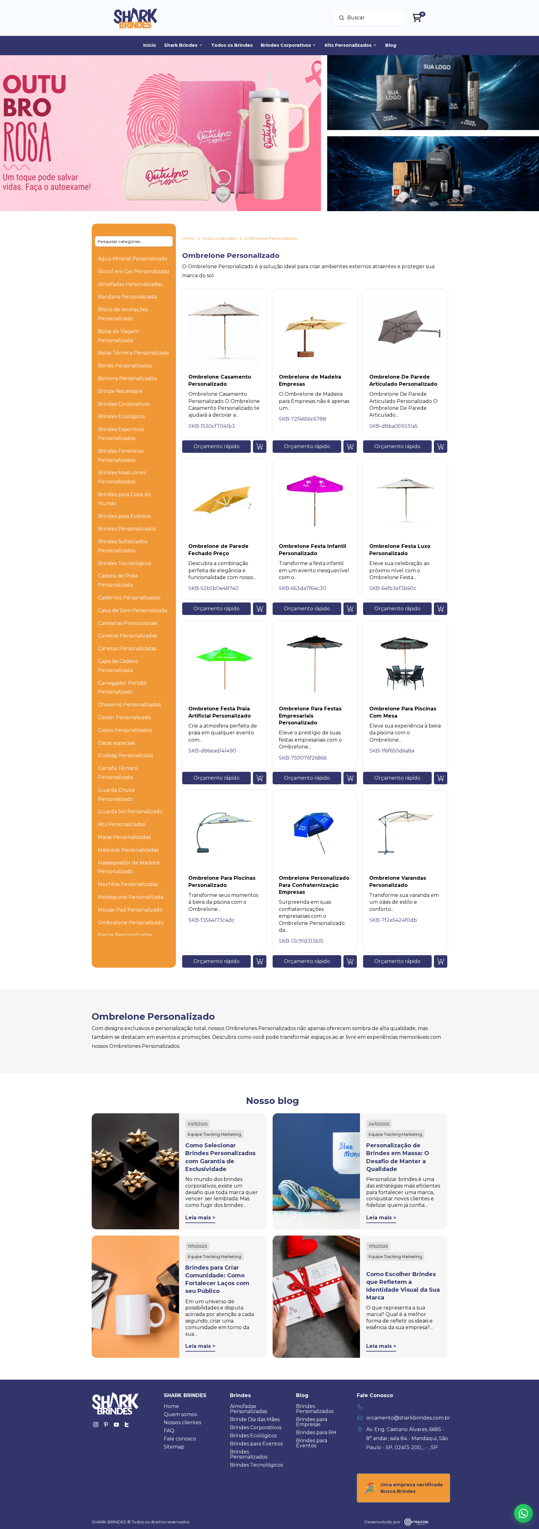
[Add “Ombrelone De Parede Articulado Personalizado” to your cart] (440, 446)
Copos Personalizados (125, 730)
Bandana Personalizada (127, 297)
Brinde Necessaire (120, 391)
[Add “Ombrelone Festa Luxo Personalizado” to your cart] (440, 608)
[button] (216, 446)
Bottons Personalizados (127, 378)
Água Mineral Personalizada (132, 259)
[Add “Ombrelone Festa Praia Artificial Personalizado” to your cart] (259, 778)
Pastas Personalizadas (125, 935)
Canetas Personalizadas (127, 648)
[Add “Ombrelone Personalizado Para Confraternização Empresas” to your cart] (350, 961)
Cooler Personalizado (124, 717)
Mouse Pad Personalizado (130, 910)
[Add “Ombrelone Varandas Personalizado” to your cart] (440, 961)
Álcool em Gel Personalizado (133, 271)
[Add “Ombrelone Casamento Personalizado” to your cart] (259, 446)
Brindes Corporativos (123, 404)
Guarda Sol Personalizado (130, 812)
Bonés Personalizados (125, 366)
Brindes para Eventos (124, 516)
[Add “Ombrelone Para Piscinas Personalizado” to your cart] (259, 961)
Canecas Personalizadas (127, 636)
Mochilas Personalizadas (128, 884)
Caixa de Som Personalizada (132, 610)
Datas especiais (116, 743)
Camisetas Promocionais (127, 623)
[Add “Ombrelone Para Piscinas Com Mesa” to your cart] (440, 778)
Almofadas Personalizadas (130, 284)
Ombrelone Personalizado (131, 923)
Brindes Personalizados (127, 529)
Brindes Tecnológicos (124, 563)
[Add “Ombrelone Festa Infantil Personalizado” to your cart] (350, 608)
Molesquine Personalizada (130, 897)
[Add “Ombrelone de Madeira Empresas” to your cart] (350, 446)
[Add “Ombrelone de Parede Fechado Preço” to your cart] (259, 608)
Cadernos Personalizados (129, 598)
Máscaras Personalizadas (128, 850)
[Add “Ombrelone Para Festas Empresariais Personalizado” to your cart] (350, 778)
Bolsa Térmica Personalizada (133, 353)
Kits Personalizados (121, 824)
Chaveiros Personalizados (129, 705)
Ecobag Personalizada (125, 755)
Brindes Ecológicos (121, 416)
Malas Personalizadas (124, 837)
